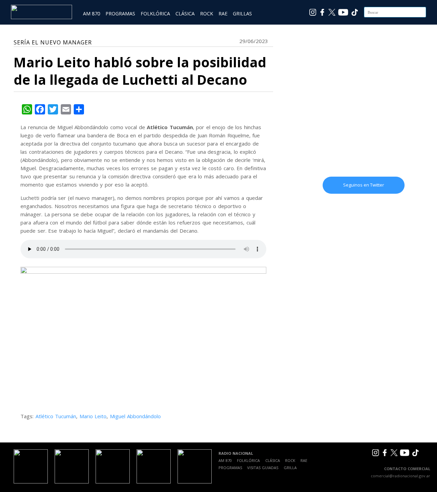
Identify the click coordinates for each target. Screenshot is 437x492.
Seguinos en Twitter (363, 185)
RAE (222, 13)
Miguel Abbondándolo (135, 416)
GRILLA (290, 467)
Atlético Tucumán (56, 416)
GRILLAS (242, 13)
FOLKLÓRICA (155, 13)
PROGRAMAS (120, 13)
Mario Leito (93, 416)
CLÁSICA (185, 13)
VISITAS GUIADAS (262, 467)
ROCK (206, 13)
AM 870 (91, 13)
